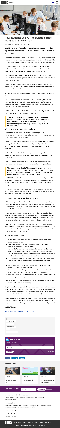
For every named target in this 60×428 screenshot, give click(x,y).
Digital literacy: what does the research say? (12, 380)
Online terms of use (33, 422)
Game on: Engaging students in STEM (29, 379)
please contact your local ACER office (25, 407)
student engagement (12, 332)
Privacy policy (51, 351)
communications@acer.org (11, 399)
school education (11, 326)
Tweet (14, 358)
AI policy (24, 422)
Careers (41, 422)
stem (8, 329)
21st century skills (11, 321)
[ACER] (8, 422)
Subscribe (9, 351)
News (11, 2)
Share (7, 358)
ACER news (8, 44)
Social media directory (10, 416)
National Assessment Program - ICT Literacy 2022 (19, 311)
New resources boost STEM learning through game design (47, 380)
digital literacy (10, 324)
